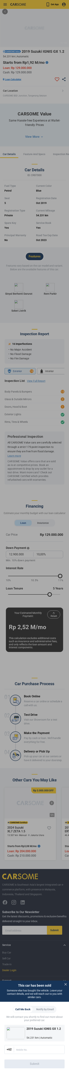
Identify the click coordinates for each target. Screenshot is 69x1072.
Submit (34, 1064)
